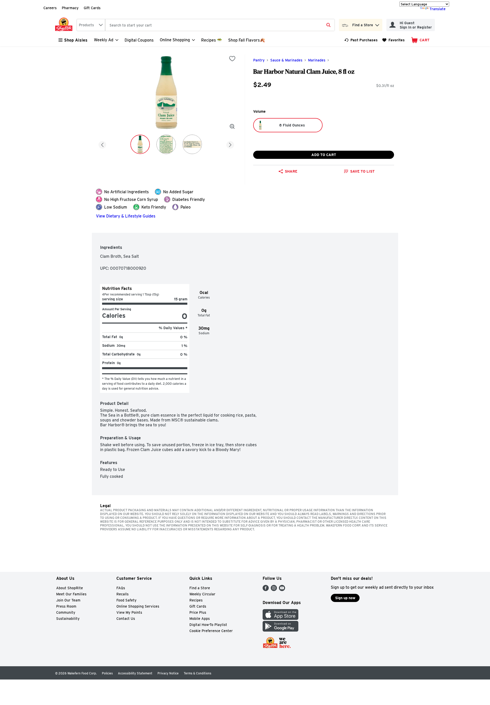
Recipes (196, 600)
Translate (438, 9)
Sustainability (68, 619)
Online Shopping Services (137, 606)
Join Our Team (68, 600)
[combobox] (91, 25)
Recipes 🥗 (211, 40)
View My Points (129, 612)
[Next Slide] (230, 144)
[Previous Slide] (102, 144)
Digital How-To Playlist (208, 625)
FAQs (120, 588)
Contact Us (125, 619)
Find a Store (199, 588)
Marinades (316, 60)
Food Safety (126, 600)
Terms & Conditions (197, 673)
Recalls (122, 594)
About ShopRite (69, 588)
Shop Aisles (76, 40)
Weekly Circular (202, 594)
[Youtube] (282, 589)
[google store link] (280, 630)
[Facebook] (266, 589)
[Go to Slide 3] (192, 144)
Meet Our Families (71, 594)
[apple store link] (280, 618)
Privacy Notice (168, 673)
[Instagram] (274, 589)
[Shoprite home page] (65, 25)
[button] (377, 23)
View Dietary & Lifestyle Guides (125, 216)
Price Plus (197, 612)
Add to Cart (323, 155)
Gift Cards (92, 8)
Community (65, 612)
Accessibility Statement (135, 673)
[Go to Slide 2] (166, 144)
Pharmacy (70, 8)
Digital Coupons (139, 40)
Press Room (66, 606)
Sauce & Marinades (286, 60)
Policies (107, 673)
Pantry (259, 60)
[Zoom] (232, 126)
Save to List (362, 171)
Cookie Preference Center (211, 631)
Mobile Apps (199, 619)
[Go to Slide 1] (140, 144)
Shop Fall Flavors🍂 (246, 40)
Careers (50, 8)
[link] (361, 40)
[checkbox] (232, 59)
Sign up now (345, 598)
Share (291, 171)
